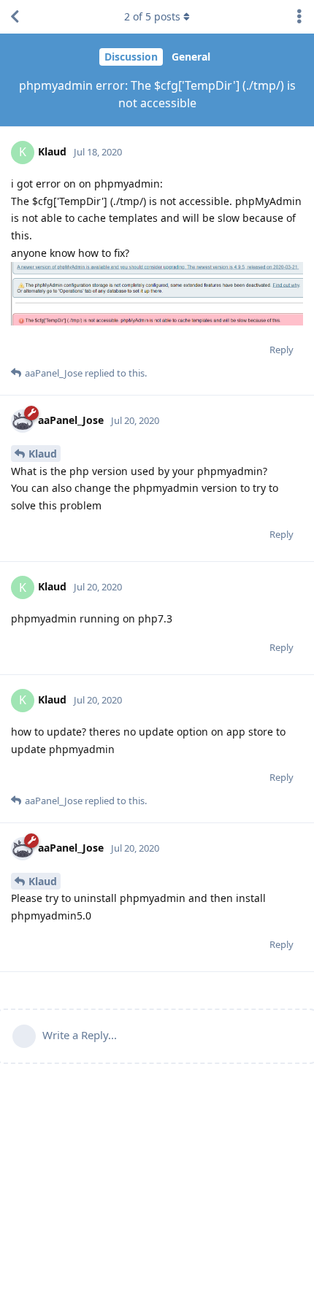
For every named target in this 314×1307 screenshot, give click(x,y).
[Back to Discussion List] (14, 17)
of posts (152, 16)
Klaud (42, 453)
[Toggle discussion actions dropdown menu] (299, 17)
